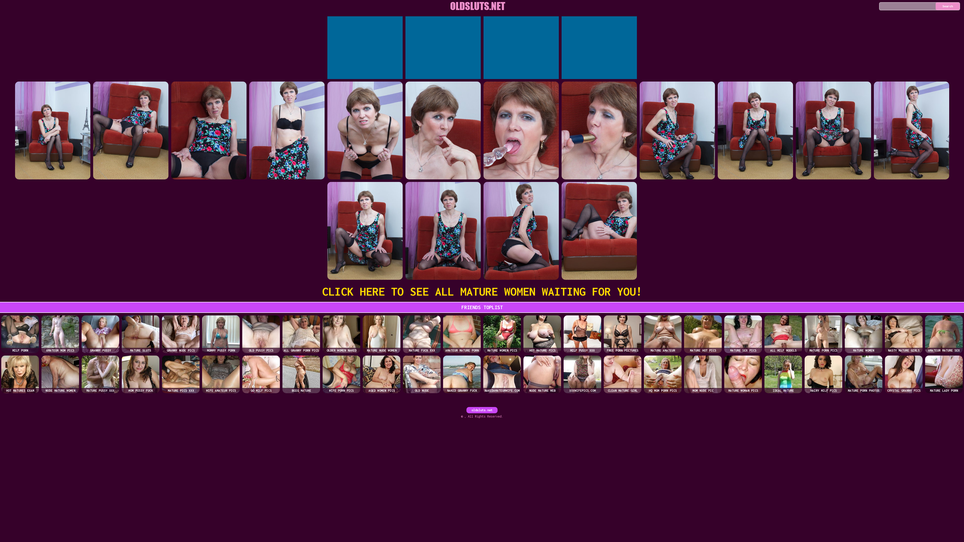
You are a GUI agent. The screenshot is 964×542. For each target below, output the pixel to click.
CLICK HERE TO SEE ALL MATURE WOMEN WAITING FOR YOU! (482, 291)
